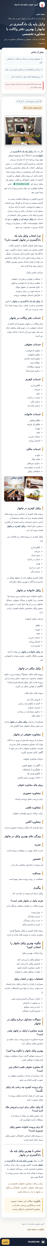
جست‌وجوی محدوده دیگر (33, 108)
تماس (5, 1242)
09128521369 (22, 184)
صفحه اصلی (40, 14)
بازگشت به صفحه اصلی (35, 1229)
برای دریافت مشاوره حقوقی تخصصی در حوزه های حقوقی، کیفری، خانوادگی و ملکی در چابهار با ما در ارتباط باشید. (24, 1187)
